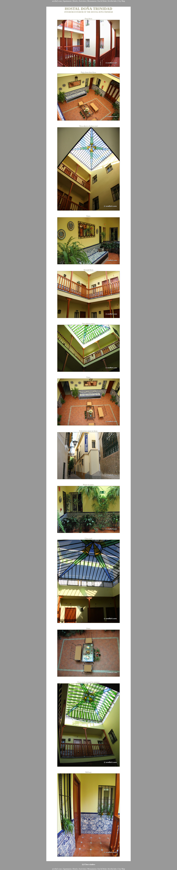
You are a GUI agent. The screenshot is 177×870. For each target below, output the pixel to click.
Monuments (91, 1)
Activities (82, 1)
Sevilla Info (112, 1)
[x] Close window (88, 864)
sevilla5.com (57, 1)
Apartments (67, 1)
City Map (121, 1)
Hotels (75, 1)
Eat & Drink (102, 1)
